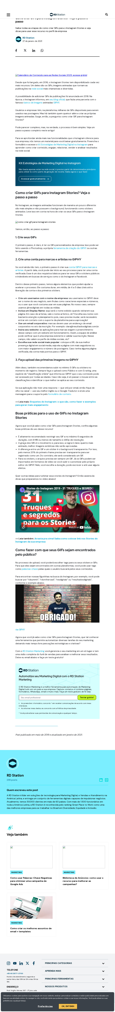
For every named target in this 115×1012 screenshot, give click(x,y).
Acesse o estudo (44, 7)
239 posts (12, 779)
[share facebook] (17, 51)
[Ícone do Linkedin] (21, 963)
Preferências (45, 1006)
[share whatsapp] (43, 51)
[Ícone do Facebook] (33, 963)
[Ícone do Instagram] (8, 963)
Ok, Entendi (68, 1006)
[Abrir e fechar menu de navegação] (8, 14)
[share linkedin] (34, 51)
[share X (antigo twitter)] (26, 51)
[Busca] (106, 15)
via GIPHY (20, 629)
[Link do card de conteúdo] (31, 865)
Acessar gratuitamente (33, 178)
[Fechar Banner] (112, 4)
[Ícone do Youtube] (15, 963)
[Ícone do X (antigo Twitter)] (27, 963)
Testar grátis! (87, 697)
